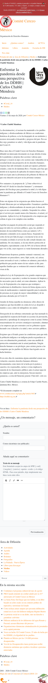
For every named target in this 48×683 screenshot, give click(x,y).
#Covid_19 (8, 103)
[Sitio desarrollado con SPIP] (4, 680)
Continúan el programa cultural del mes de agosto (23, 590)
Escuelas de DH (39, 48)
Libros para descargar (12, 565)
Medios (33, 56)
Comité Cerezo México (35, 115)
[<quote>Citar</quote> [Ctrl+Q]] (18, 480)
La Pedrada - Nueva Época (14, 562)
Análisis (31, 43)
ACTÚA (41, 43)
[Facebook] (1, 112)
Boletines (7, 556)
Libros (15, 48)
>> (45, 578)
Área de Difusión (21, 56)
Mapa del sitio (5, 673)
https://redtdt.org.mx (8, 396)
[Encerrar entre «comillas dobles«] (22, 480)
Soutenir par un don (42, 677)
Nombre (6, 433)
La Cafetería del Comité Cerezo (26, 10)
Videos (6, 571)
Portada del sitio (6, 56)
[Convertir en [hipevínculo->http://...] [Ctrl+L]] (14, 480)
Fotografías (8, 559)
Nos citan (5, 53)
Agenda (7, 550)
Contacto (25, 673)
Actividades (8, 547)
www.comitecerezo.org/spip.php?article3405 (17, 393)
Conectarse (16, 673)
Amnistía (25, 48)
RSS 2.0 (34, 673)
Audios (6, 553)
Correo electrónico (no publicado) (16, 443)
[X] (9, 112)
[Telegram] (4, 112)
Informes (5, 48)
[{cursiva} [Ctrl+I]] (10, 480)
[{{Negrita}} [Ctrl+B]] (6, 480)
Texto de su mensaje (11, 463)
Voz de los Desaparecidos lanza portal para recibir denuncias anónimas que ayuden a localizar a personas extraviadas (25, 647)
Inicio (4, 43)
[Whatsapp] (6, 112)
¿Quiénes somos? (17, 43)
